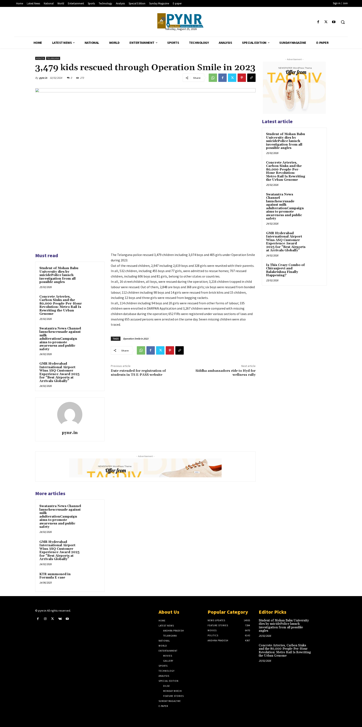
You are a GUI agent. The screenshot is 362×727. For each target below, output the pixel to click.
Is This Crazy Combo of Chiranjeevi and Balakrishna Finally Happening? (285, 270)
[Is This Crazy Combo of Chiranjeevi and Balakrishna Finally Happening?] (315, 270)
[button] (343, 22)
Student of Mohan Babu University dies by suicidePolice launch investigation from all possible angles (58, 275)
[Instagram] (45, 618)
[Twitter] (326, 22)
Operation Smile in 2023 (135, 338)
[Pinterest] (242, 78)
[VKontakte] (60, 618)
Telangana (53, 58)
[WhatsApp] (213, 78)
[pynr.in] (69, 414)
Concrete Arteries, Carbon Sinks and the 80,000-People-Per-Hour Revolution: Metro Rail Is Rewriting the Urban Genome (60, 305)
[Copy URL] (251, 78)
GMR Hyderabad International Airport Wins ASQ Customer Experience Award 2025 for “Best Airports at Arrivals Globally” (59, 372)
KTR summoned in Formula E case (55, 576)
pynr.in (43, 78)
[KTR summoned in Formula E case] (92, 580)
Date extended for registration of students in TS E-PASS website (138, 373)
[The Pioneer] (181, 20)
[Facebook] (318, 22)
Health (40, 58)
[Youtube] (334, 22)
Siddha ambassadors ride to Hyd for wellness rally (225, 373)
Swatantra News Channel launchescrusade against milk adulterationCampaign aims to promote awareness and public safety (60, 339)
